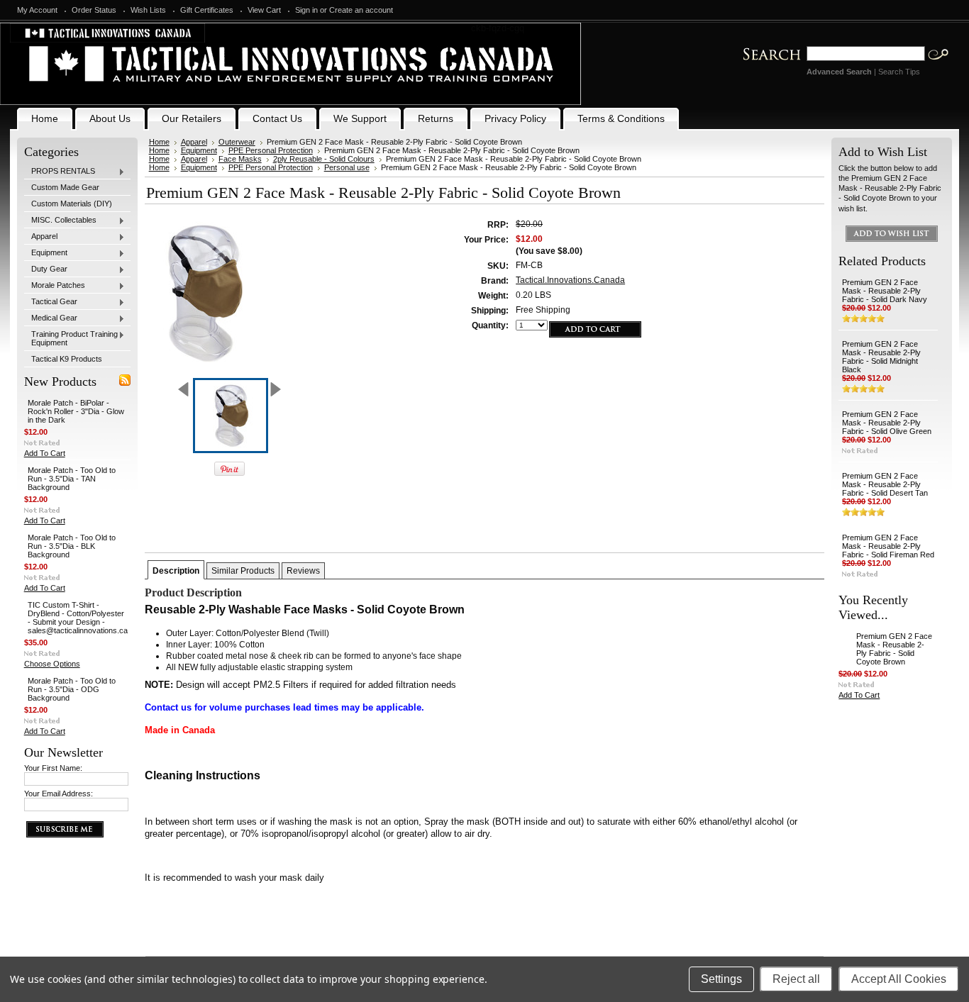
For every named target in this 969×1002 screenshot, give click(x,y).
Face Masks (240, 159)
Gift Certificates (206, 10)
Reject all (796, 979)
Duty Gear (45, 269)
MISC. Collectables (60, 221)
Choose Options (52, 663)
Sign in (306, 10)
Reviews (303, 571)
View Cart (264, 10)
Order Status (94, 10)
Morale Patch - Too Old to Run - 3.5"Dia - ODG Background (72, 689)
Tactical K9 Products (66, 359)
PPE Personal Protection (270, 150)
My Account (37, 10)
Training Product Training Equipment (71, 338)
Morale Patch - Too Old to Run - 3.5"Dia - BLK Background (72, 546)
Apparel (40, 237)
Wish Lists (148, 10)
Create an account (361, 10)
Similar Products (243, 571)
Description (176, 571)
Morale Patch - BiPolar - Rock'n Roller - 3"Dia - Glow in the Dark (76, 411)
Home (159, 142)
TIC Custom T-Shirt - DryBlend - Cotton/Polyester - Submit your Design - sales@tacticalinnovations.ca (78, 618)
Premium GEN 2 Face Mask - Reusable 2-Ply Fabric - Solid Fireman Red (888, 546)
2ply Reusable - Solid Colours (324, 159)
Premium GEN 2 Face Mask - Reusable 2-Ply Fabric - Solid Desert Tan (885, 484)
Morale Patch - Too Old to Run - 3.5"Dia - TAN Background (72, 478)
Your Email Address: (58, 793)
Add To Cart (44, 453)
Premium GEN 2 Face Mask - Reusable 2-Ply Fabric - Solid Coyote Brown (894, 649)
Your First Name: (53, 768)
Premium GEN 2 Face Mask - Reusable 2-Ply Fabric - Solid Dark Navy (884, 291)
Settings (721, 979)
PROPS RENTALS (59, 172)
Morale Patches (54, 286)
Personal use (347, 167)
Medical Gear (50, 318)
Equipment (45, 253)
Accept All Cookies (898, 979)
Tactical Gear (50, 302)
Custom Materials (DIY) (71, 203)
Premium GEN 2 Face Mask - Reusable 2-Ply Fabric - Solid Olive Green (886, 422)
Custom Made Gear (65, 187)
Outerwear (236, 142)
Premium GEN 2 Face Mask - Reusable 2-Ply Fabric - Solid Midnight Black (881, 357)
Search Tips (899, 71)
